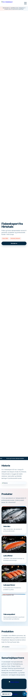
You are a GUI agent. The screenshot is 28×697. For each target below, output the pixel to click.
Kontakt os (14, 243)
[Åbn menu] (25, 3)
